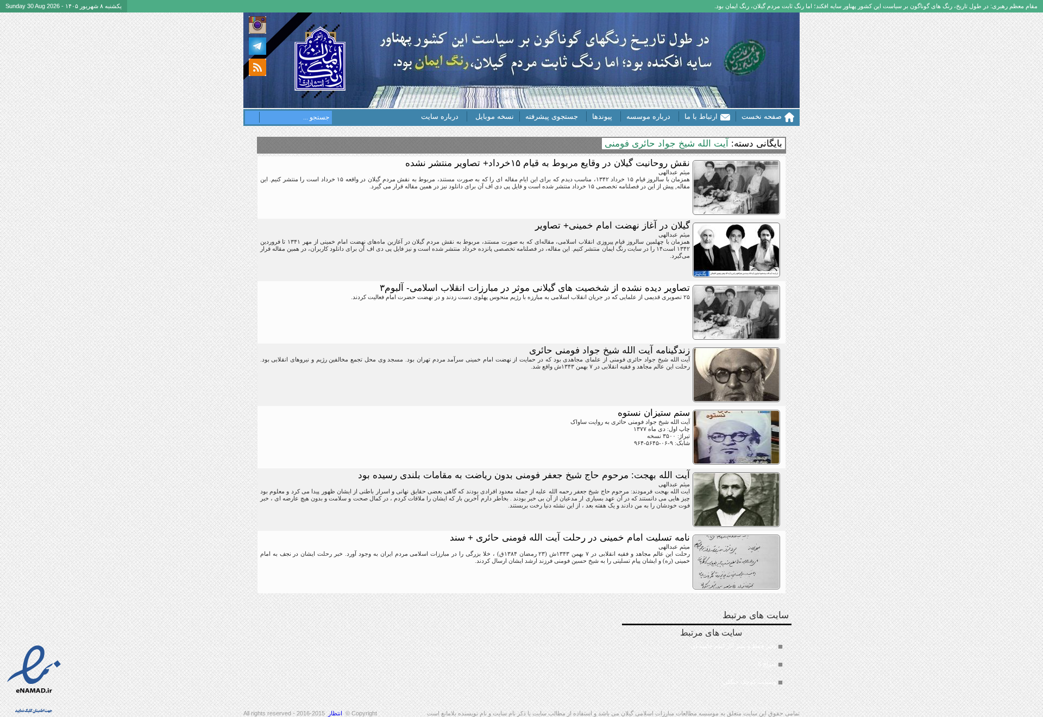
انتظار (335, 713)
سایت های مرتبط (728, 656)
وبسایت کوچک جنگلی (749, 681)
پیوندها (602, 116)
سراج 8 (767, 664)
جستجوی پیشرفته (551, 116)
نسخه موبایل (494, 116)
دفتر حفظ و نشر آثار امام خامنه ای (733, 646)
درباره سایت (439, 116)
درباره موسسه (648, 116)
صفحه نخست (762, 116)
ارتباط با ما (701, 116)
